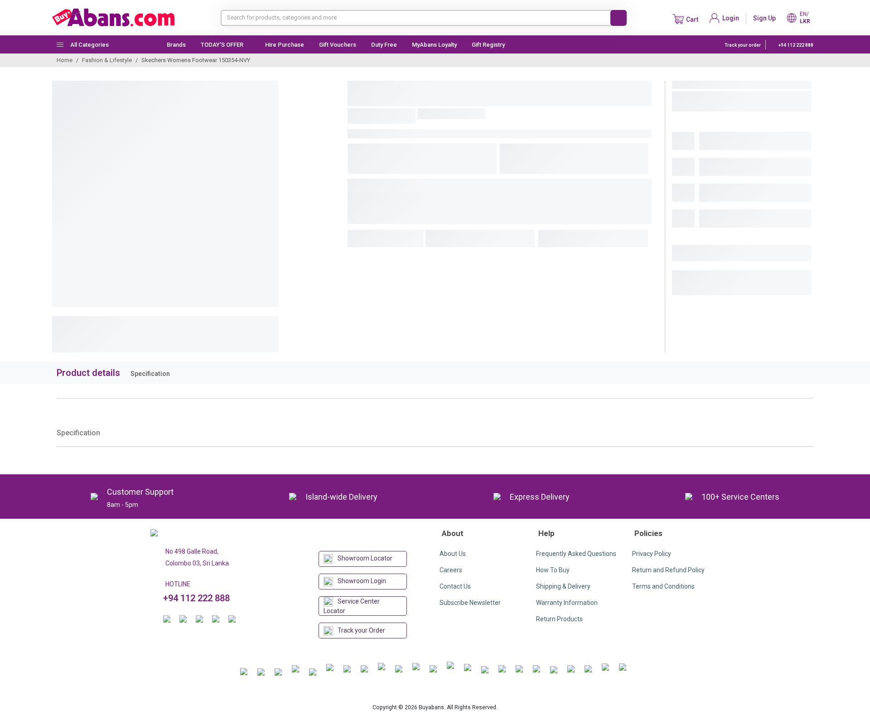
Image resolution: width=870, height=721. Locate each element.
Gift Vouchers (337, 44)
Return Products (559, 619)
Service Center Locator (352, 606)
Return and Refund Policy (668, 570)
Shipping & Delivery (563, 586)
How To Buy (553, 570)
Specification (150, 373)
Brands (176, 44)
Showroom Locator (365, 558)
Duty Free (384, 44)
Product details (88, 372)
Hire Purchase (284, 44)
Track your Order (361, 630)
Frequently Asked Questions (576, 553)
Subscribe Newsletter (470, 602)
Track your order (743, 45)
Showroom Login (362, 581)
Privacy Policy (651, 553)
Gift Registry (489, 44)
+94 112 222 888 (795, 45)
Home (64, 60)
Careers (451, 570)
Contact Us (455, 586)
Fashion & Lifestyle (107, 60)
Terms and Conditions (663, 586)
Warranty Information (567, 602)
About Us (453, 553)
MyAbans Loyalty (434, 44)
